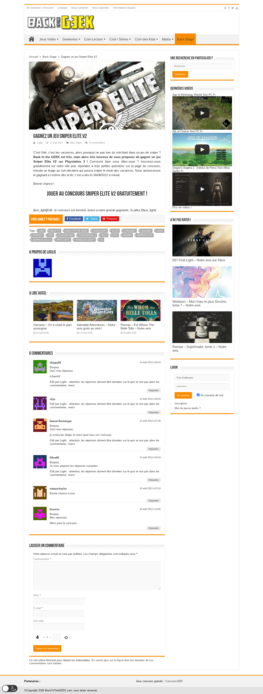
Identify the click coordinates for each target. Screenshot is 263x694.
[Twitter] (232, 8)
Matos (166, 39)
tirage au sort (84, 240)
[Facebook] (229, 8)
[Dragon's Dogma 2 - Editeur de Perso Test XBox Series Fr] (202, 189)
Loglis (40, 142)
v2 (101, 240)
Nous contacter (79, 7)
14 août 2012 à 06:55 (150, 399)
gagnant (129, 230)
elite (115, 230)
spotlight (63, 240)
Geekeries (69, 39)
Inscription (181, 403)
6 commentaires (97, 142)
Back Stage (185, 39)
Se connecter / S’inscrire (39, 7)
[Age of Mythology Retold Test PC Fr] (202, 113)
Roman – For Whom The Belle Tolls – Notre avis (137, 326)
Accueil (31, 38)
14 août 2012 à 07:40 (150, 421)
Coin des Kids (145, 39)
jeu (50, 235)
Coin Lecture (93, 39)
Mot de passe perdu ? (188, 408)
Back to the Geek (76, 230)
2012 (41, 230)
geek (160, 230)
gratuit (38, 235)
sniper (127, 235)
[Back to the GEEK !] (61, 22)
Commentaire (42, 559)
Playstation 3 (87, 235)
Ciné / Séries (118, 39)
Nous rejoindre (100, 7)
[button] (9, 688)
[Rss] (225, 8)
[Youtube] (237, 8)
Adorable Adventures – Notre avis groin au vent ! (96, 326)
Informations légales (124, 7)
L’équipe (62, 7)
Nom (37, 595)
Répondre (154, 390)
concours (99, 230)
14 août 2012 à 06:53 (150, 362)
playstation (65, 235)
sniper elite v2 (42, 240)
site (115, 235)
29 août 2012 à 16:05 (150, 509)
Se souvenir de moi (211, 395)
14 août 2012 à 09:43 (150, 457)
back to (55, 230)
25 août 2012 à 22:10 (150, 488)
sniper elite (144, 235)
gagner (146, 230)
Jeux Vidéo (47, 39)
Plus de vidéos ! (182, 207)
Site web (38, 620)
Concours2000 (173, 681)
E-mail (38, 608)
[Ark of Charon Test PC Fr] (202, 149)
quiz (104, 235)
